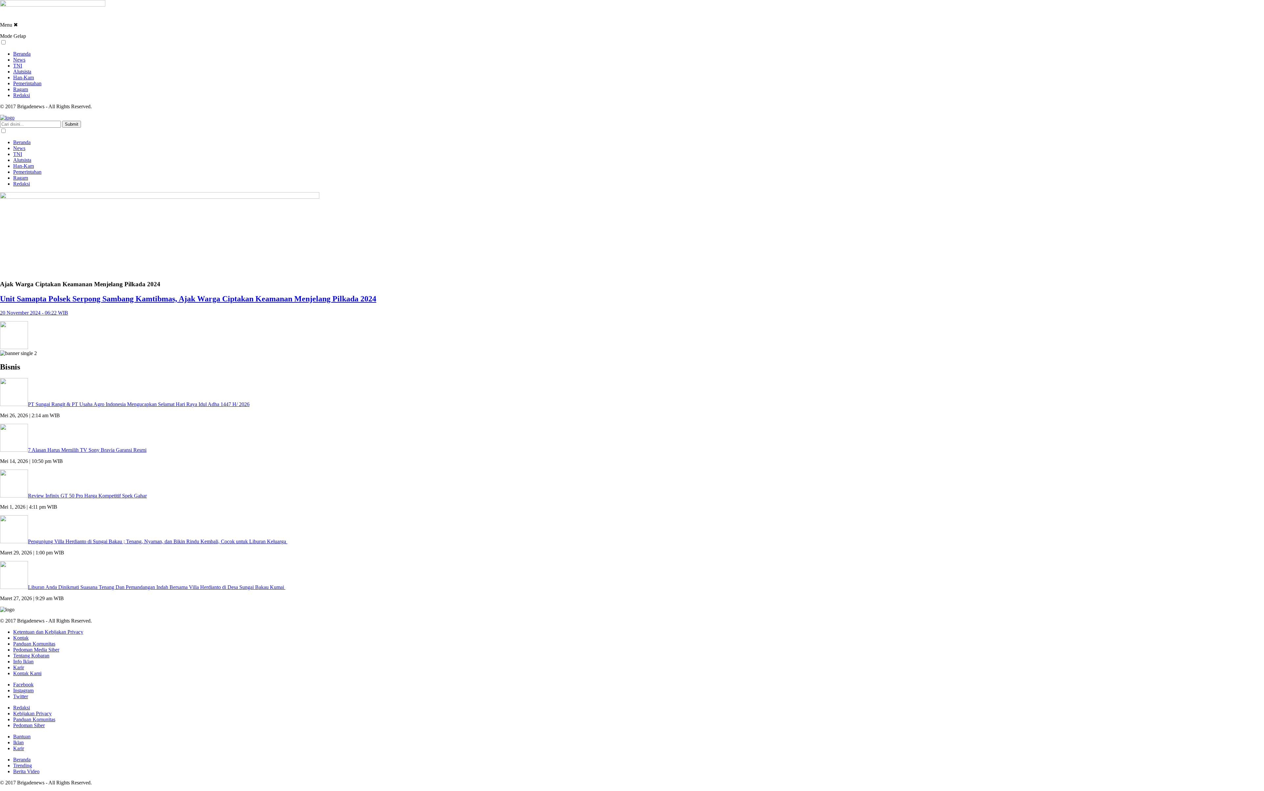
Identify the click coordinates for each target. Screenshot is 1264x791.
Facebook (23, 684)
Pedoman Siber (29, 725)
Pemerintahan (27, 83)
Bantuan (22, 736)
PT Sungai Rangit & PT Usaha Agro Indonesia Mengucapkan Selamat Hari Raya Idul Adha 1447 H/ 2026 (139, 404)
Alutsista (22, 71)
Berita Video (26, 771)
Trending (22, 765)
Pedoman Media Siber (36, 649)
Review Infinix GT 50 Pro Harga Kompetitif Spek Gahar (87, 495)
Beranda (22, 54)
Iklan (18, 742)
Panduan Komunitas (34, 644)
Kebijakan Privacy (32, 713)
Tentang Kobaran (31, 655)
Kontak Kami (27, 673)
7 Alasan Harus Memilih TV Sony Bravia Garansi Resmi (87, 450)
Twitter (20, 696)
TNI (17, 65)
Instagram (23, 690)
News (19, 60)
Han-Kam (23, 77)
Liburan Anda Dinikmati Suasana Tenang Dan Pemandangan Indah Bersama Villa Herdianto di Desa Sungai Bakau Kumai (156, 587)
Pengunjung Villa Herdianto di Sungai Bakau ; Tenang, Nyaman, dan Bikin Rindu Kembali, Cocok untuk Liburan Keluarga (157, 541)
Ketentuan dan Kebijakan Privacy (48, 632)
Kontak (21, 638)
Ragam (20, 89)
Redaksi (21, 95)
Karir (18, 667)
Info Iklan (23, 661)
